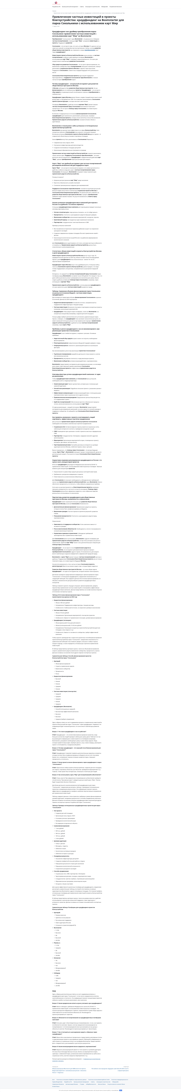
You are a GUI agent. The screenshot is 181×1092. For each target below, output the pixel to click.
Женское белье (102, 1084)
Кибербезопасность (91, 1084)
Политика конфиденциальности (119, 1079)
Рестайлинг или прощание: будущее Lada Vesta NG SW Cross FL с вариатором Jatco (110, 1068)
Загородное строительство (92, 6)
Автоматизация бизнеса (72, 1084)
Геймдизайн (104, 6)
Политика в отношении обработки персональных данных (71, 1079)
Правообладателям (57, 1082)
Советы (82, 6)
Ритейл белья (55, 1086)
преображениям (90, 50)
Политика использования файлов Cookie (99, 1079)
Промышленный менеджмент (70, 6)
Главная (54, 11)
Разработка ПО (56, 6)
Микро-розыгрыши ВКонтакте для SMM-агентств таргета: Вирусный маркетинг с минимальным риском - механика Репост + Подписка (69, 1069)
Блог (53, 1079)
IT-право (82, 1084)
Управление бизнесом (115, 6)
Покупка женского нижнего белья (116, 1084)
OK (120, 1090)
